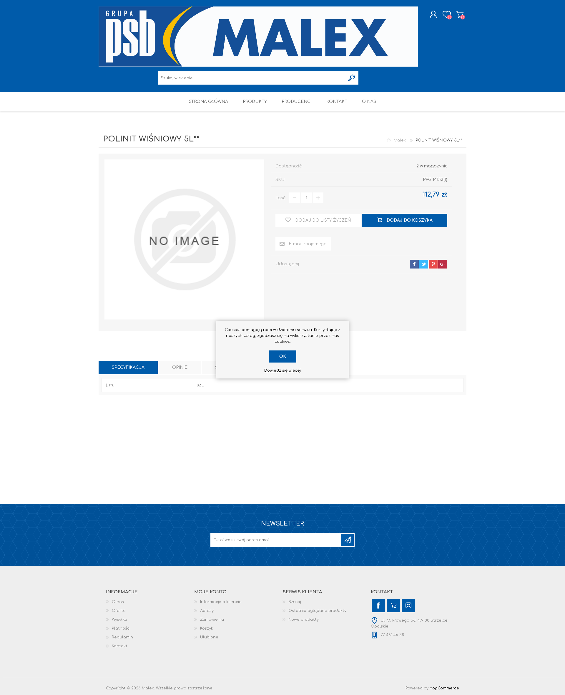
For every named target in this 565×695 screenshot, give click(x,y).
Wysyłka (119, 619)
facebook (414, 264)
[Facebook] (378, 605)
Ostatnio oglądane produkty (317, 611)
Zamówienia (212, 619)
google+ (442, 264)
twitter (423, 264)
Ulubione (209, 637)
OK (282, 356)
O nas (118, 602)
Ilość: (280, 198)
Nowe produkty (303, 619)
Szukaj (294, 602)
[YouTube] (393, 605)
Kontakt (119, 646)
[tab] (128, 367)
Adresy (207, 611)
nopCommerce (444, 688)
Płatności (121, 628)
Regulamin (122, 637)
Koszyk (459, 14)
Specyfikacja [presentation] (128, 367)
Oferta (119, 611)
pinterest (433, 264)
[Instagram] (408, 605)
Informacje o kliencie (221, 602)
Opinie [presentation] (179, 367)
